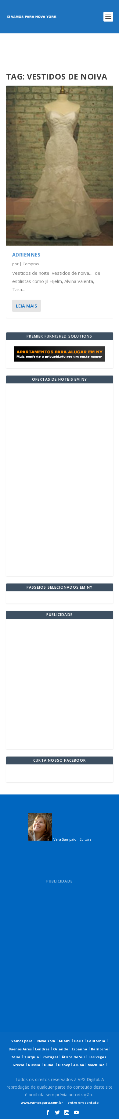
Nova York (46, 1041)
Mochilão (96, 1065)
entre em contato (83, 1102)
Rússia (34, 1065)
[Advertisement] (59, 53)
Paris (78, 1041)
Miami (64, 1041)
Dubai (49, 1065)
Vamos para (22, 1041)
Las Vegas (97, 1057)
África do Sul (73, 1057)
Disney (64, 1065)
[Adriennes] (59, 166)
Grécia (18, 1065)
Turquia (31, 1057)
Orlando (60, 1049)
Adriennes (26, 254)
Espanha (79, 1049)
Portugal (49, 1057)
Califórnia (96, 1041)
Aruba (79, 1065)
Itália (15, 1057)
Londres (41, 1049)
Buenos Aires (20, 1049)
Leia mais (26, 306)
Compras (31, 264)
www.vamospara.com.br (42, 1102)
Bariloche (99, 1049)
